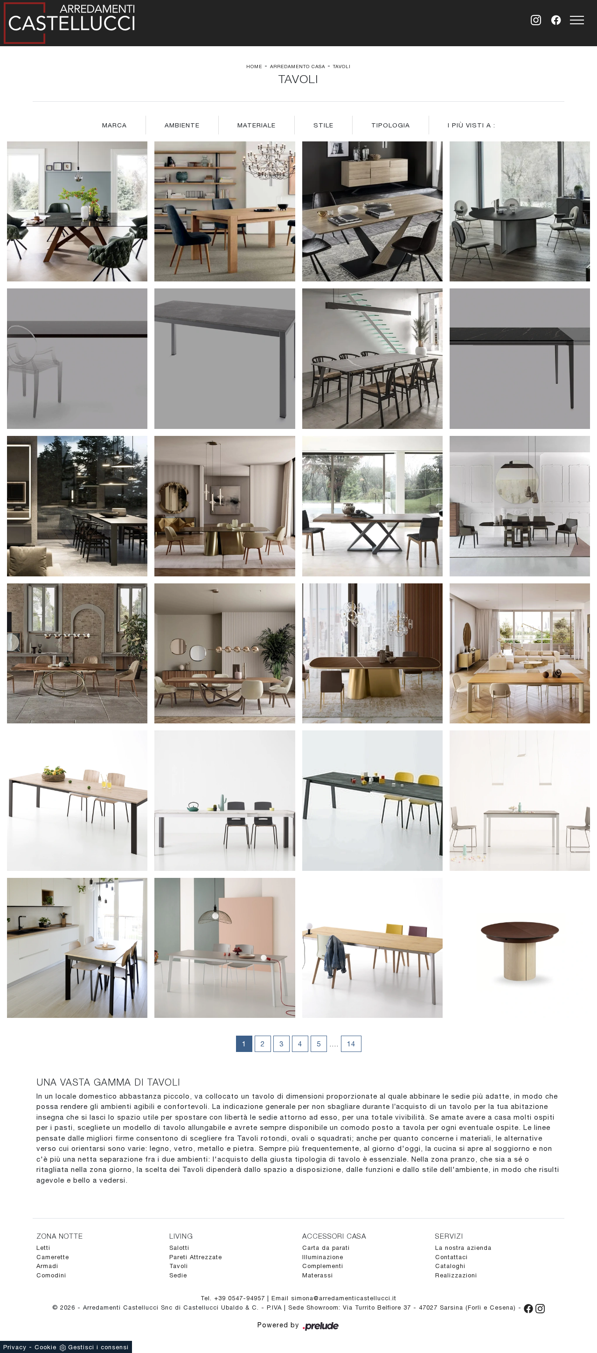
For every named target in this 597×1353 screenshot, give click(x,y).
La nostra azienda (463, 1247)
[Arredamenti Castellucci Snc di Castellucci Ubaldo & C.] (69, 21)
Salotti (179, 1247)
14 (351, 1044)
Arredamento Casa (297, 66)
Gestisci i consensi (98, 1347)
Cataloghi (450, 1265)
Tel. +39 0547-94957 (234, 1298)
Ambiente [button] (182, 125)
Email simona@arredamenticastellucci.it (333, 1298)
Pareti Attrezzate (195, 1257)
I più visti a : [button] (471, 125)
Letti (43, 1247)
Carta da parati (326, 1247)
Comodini (51, 1275)
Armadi (47, 1265)
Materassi (317, 1275)
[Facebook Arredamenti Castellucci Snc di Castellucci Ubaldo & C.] (529, 1307)
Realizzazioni (456, 1275)
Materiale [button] (256, 125)
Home (254, 66)
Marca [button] (114, 125)
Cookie (45, 1347)
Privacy (15, 1347)
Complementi (322, 1265)
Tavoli (342, 66)
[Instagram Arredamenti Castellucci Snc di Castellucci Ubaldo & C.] (540, 1307)
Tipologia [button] (390, 125)
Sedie (178, 1275)
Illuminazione (322, 1257)
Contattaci (451, 1257)
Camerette (52, 1257)
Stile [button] (323, 125)
